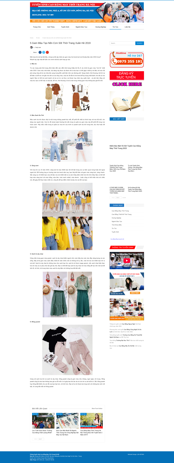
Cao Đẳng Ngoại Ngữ (128, 324)
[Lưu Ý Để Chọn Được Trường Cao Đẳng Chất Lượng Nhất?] (43, 421)
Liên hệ (127, 27)
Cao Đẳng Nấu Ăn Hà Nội (126, 346)
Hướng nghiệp (100, 27)
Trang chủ (37, 27)
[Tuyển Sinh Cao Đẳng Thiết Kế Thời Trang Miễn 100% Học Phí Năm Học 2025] (118, 158)
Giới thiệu (51, 27)
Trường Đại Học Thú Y (123, 340)
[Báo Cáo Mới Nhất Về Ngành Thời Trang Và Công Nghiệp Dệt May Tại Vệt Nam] (67, 421)
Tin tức (115, 27)
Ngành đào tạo (81, 27)
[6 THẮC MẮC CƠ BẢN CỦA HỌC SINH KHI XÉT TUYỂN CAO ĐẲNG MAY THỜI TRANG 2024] (118, 180)
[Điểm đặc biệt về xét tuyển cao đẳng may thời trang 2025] (127, 133)
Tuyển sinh (65, 27)
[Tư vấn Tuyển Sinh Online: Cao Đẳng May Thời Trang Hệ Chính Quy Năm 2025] (136, 158)
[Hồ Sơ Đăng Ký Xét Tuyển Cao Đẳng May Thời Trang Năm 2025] (136, 180)
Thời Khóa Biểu (117, 225)
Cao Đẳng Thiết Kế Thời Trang (121, 214)
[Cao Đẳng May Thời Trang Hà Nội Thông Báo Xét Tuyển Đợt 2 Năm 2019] (91, 421)
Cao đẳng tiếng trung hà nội (117, 239)
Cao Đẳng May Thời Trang (120, 211)
